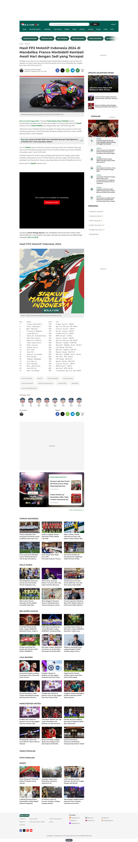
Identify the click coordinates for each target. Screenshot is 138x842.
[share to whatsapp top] (68, 70)
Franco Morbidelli (62, 121)
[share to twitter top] (63, 70)
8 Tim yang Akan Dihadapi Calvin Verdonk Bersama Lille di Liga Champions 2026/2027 (28, 556)
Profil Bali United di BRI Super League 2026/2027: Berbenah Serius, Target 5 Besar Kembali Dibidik (28, 629)
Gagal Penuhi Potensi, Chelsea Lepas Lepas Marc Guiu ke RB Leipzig (73, 675)
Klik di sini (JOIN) (32, 237)
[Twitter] (24, 830)
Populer (95, 116)
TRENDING (93, 206)
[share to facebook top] (57, 70)
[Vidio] (27, 830)
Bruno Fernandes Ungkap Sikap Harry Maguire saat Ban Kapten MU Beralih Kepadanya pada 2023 (51, 741)
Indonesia (47, 29)
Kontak (22, 819)
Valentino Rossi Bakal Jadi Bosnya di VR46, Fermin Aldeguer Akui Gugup (101, 89)
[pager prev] (20, 38)
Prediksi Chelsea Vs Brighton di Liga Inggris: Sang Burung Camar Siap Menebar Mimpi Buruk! (50, 675)
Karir (51, 822)
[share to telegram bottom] (73, 414)
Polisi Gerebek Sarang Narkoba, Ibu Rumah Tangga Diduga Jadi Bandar (74, 781)
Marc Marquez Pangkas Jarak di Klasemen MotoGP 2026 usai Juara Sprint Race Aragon (105, 199)
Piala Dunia (58, 29)
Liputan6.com (75, 818)
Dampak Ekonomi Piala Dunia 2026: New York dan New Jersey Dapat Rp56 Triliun (73, 583)
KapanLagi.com (108, 820)
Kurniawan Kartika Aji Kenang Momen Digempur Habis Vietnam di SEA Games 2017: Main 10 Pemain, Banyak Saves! (74, 556)
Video (105, 29)
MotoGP (90, 29)
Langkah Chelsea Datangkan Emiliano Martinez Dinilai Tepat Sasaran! (74, 695)
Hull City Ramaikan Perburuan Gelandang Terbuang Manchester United (74, 741)
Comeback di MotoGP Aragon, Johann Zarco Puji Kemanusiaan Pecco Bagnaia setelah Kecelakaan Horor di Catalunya (105, 180)
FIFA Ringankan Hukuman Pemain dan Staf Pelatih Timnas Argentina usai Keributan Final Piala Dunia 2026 (29, 583)
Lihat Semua (111, 117)
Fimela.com (91, 820)
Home (24, 29)
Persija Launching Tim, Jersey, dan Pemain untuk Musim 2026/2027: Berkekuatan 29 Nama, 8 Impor (28, 649)
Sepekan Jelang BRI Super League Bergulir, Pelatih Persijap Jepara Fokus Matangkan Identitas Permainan (73, 649)
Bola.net (106, 818)
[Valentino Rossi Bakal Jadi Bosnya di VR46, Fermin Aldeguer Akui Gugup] (103, 83)
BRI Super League (35, 29)
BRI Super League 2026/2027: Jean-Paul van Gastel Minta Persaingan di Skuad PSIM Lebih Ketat (52, 649)
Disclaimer (33, 819)
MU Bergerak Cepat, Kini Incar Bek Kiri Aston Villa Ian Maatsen (29, 741)
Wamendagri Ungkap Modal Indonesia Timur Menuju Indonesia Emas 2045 (73, 801)
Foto (112, 29)
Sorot (22, 763)
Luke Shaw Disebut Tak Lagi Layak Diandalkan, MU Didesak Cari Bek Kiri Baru (51, 721)
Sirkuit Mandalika (36, 126)
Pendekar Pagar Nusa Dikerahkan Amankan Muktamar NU (49, 781)
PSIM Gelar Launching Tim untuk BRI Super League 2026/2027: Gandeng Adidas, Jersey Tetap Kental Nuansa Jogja (51, 629)
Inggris (67, 29)
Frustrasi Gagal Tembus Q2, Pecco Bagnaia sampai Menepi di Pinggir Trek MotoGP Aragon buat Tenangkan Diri (106, 142)
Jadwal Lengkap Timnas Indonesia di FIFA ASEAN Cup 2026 (50, 536)
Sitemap (22, 825)
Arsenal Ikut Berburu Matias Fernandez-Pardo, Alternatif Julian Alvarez (29, 675)
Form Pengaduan (55, 819)
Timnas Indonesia (28, 519)
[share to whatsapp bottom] (68, 414)
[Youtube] (31, 830)
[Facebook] (20, 830)
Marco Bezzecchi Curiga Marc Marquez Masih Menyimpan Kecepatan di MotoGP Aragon (105, 151)
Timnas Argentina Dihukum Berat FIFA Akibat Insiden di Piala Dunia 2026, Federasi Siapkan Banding (73, 603)
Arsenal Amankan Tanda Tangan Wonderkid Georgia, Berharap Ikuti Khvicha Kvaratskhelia (29, 695)
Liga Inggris (26, 657)
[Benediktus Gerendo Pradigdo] (22, 70)
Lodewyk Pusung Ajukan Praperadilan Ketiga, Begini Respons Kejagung (28, 801)
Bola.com (90, 818)
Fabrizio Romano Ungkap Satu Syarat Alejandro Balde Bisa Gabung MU (73, 721)
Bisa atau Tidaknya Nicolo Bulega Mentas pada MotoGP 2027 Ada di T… (106, 106)
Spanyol (82, 29)
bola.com (60, 835)
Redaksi (22, 822)
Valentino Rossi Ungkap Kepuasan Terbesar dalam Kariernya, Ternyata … (106, 97)
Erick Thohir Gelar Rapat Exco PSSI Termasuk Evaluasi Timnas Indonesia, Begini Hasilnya (51, 556)
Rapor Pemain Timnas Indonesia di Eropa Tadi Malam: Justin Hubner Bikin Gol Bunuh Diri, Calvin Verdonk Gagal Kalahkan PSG (73, 536)
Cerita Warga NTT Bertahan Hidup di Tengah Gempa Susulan (29, 781)
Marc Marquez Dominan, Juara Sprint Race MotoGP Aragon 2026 (105, 169)
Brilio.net (74, 820)
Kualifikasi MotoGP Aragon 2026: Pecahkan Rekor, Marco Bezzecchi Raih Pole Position (105, 190)
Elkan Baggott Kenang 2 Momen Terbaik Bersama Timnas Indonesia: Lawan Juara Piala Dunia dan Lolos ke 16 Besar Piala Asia (51, 603)
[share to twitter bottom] (63, 414)
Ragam (98, 29)
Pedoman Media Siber (37, 822)
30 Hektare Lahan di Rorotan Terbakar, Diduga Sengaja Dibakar (51, 801)
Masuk (113, 24)
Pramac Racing (51, 121)
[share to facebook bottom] (57, 414)
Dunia (74, 29)
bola (30, 24)
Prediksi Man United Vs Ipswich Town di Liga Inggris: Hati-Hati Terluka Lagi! (52, 695)
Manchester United (30, 704)
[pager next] (118, 38)
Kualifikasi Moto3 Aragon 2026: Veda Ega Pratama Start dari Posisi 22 (105, 160)
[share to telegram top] (73, 70)
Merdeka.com (75, 823)
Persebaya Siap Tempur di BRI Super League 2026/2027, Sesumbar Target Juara (74, 629)
